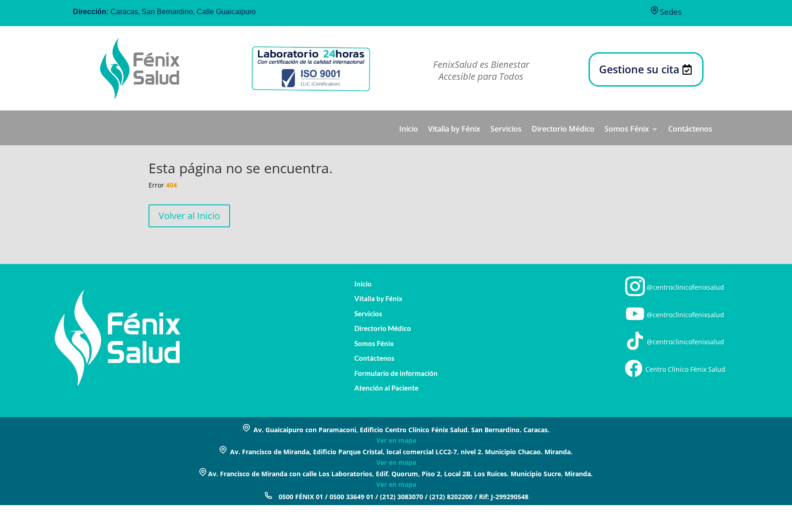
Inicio (408, 130)
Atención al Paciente (386, 388)
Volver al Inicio (189, 215)
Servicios (506, 130)
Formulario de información (396, 373)
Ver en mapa (396, 440)
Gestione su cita (639, 69)
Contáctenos (690, 130)
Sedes (670, 11)
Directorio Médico (563, 130)
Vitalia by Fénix (454, 130)
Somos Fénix (627, 130)
